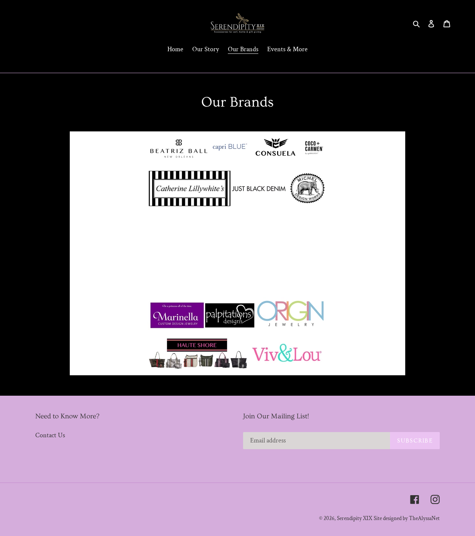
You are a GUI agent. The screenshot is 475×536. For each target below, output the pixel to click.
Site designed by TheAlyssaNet (407, 518)
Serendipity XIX (354, 518)
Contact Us (50, 435)
